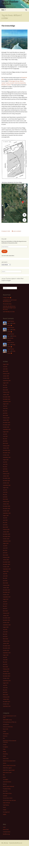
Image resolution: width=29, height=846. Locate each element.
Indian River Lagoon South (8, 770)
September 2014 (6, 680)
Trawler (4, 809)
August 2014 (5, 683)
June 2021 (5, 492)
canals (4, 731)
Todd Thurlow (6, 805)
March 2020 (5, 527)
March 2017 (5, 611)
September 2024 (6, 401)
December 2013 (6, 701)
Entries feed (5, 829)
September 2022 (6, 457)
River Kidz (5, 791)
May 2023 (5, 438)
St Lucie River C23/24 (7, 798)
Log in (4, 827)
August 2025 (5, 383)
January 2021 (6, 503)
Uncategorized (6, 812)
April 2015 (5, 664)
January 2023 (6, 448)
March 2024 (5, 415)
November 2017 (6, 592)
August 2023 (5, 431)
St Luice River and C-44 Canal (9, 800)
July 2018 (5, 573)
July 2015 (5, 657)
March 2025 (5, 390)
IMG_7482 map (4, 843)
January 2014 (6, 699)
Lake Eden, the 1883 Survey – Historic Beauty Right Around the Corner (9, 307)
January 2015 (6, 671)
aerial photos (6, 724)
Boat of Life (5, 729)
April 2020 (5, 524)
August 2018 (5, 571)
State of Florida (6, 802)
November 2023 (6, 424)
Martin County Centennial (8, 786)
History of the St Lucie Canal (9, 765)
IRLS (4, 774)
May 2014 (5, 690)
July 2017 (5, 601)
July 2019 (5, 545)
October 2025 (6, 378)
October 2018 (6, 566)
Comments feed (6, 831)
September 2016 (6, 624)
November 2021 (6, 480)
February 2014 (6, 697)
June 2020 (5, 520)
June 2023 (5, 436)
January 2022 (6, 476)
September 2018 (6, 569)
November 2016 (6, 620)
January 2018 (6, 587)
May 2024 (5, 410)
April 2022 (5, 469)
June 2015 (5, 659)
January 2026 (6, 376)
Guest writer (6, 758)
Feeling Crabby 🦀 (7, 297)
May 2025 (5, 385)
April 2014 (5, 692)
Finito (4, 749)
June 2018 (5, 576)
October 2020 (6, 510)
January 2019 (6, 559)
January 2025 (6, 394)
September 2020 (6, 513)
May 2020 (5, 522)
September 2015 (6, 652)
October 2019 (6, 538)
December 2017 (6, 590)
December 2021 (6, 478)
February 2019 (6, 557)
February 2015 (6, 669)
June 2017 (5, 604)
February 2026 (6, 373)
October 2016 (6, 622)
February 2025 (6, 392)
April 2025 (5, 387)
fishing (4, 751)
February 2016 (6, 641)
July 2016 (5, 629)
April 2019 (5, 552)
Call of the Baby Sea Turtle (9, 311)
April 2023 (5, 441)
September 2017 (6, 597)
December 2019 (6, 534)
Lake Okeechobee (7, 781)
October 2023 (6, 427)
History (4, 763)
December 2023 (6, 422)
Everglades (5, 747)
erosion (4, 744)
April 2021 (5, 497)
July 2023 (5, 434)
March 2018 (5, 583)
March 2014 (5, 694)
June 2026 (5, 369)
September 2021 (6, 485)
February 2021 (6, 501)
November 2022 (6, 452)
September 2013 (6, 706)
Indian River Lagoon (7, 767)
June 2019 (5, 548)
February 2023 (6, 445)
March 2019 (5, 555)
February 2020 (6, 529)
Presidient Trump (7, 788)
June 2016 (5, 631)
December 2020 (6, 506)
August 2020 (5, 515)
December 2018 (6, 562)
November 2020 (6, 508)
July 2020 (5, 517)
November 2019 (6, 536)
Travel (4, 807)
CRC (4, 738)
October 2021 (6, 483)
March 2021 (5, 499)
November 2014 (6, 676)
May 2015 (5, 662)
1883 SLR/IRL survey (7, 719)
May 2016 (5, 634)
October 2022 (6, 455)
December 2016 (6, 617)
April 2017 (5, 608)
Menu (2, 10)
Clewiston (5, 736)
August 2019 (5, 543)
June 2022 (5, 464)
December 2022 (6, 450)
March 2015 (5, 666)
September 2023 (6, 429)
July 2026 (5, 366)
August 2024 (5, 403)
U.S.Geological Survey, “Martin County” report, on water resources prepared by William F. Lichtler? (13, 82)
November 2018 (6, 564)
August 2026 (5, 364)
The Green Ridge (8, 26)
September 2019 (6, 541)
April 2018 (5, 580)
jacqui (4, 777)
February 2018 (6, 585)
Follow (4, 251)
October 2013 (6, 704)
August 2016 (5, 627)
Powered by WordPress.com (15, 843)
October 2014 (6, 678)
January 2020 (6, 531)
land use (5, 784)
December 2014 (6, 673)
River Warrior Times (7, 793)
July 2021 (5, 490)
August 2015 (5, 655)
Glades (4, 756)
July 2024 (5, 406)
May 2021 (5, 494)
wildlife (4, 814)
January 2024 (6, 420)
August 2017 (5, 599)
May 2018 (5, 578)
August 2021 (5, 487)
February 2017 (6, 613)
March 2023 (5, 443)
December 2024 (6, 396)
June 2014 (5, 687)
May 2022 (5, 466)
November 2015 (6, 648)
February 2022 (6, 473)
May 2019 (5, 550)
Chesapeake (6, 733)
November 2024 (6, 399)
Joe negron (5, 779)
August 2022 (5, 459)
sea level (5, 795)
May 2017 (5, 606)
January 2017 (6, 615)
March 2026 (5, 371)
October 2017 (6, 594)
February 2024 (6, 417)
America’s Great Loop (8, 726)
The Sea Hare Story (7, 304)
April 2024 (5, 413)
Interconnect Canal (7, 772)
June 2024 (5, 408)
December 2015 (6, 645)
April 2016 (5, 636)
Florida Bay (5, 754)
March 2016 (5, 638)
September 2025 (6, 380)
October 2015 (6, 650)
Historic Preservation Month (9, 761)
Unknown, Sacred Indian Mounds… (11, 338)
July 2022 (5, 462)
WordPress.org (6, 834)
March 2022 (5, 471)
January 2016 (6, 643)
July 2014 (5, 685)
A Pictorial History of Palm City (9, 722)
